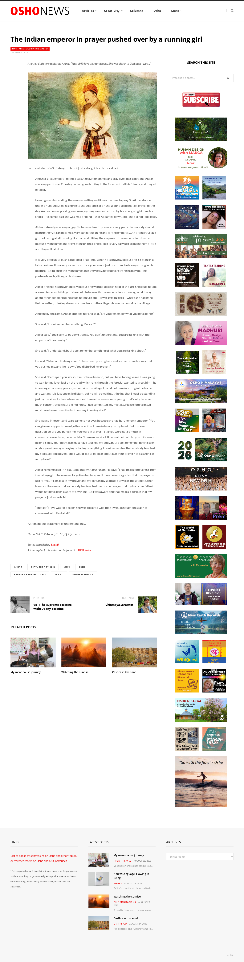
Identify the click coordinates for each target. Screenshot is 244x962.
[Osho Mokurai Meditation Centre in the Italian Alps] (214, 198)
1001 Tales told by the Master (30, 48)
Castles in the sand (124, 672)
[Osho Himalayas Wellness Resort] (201, 402)
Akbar (18, 566)
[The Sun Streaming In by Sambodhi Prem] (201, 518)
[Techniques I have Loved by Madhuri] (201, 604)
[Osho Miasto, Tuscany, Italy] (201, 460)
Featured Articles (43, 566)
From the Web (122, 860)
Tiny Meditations (125, 902)
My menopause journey (25, 672)
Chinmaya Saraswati (119, 605)
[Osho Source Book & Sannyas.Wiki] (214, 547)
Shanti (55, 544)
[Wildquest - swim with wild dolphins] (187, 662)
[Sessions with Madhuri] (201, 344)
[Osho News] (40, 10)
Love (67, 566)
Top (231, 954)
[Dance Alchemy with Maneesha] (201, 576)
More (175, 11)
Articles (88, 11)
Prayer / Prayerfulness (30, 574)
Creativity (112, 11)
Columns (136, 11)
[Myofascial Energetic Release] (214, 749)
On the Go (120, 923)
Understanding (82, 574)
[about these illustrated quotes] (201, 806)
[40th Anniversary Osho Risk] (201, 256)
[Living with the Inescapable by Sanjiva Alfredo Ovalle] (214, 431)
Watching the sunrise (74, 672)
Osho (157, 11)
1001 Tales (84, 550)
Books (118, 883)
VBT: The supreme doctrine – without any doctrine (53, 607)
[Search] (230, 10)
